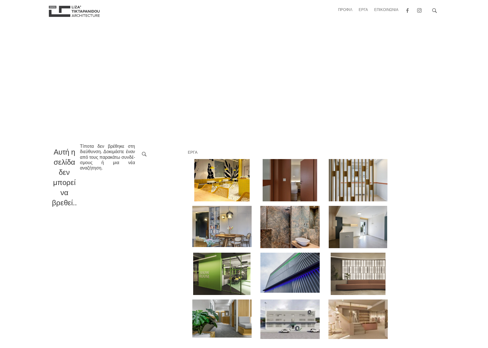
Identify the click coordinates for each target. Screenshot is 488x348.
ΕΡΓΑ (363, 10)
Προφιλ (345, 10)
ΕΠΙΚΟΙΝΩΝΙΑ (386, 10)
